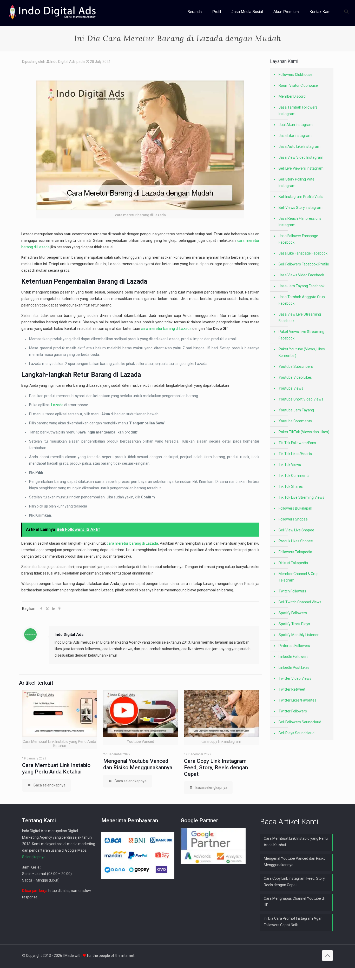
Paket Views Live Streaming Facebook (301, 335)
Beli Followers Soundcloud (300, 722)
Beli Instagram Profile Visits (301, 197)
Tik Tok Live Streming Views (301, 497)
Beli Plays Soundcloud (296, 733)
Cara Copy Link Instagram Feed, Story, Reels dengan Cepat (216, 767)
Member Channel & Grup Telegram (299, 577)
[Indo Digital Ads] (52, 11)
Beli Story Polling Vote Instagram (296, 182)
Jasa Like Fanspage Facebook (303, 253)
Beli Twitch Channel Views (300, 602)
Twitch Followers (292, 591)
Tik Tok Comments (294, 475)
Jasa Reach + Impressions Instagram (300, 221)
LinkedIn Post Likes (294, 667)
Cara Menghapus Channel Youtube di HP (294, 901)
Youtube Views (291, 388)
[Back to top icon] (327, 955)
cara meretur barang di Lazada (166, 328)
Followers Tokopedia (295, 552)
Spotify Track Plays (294, 624)
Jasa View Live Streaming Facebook (300, 317)
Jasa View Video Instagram (301, 157)
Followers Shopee (293, 519)
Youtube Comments (295, 421)
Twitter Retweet (292, 689)
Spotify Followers (293, 613)
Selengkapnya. (34, 857)
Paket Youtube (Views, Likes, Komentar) (302, 352)
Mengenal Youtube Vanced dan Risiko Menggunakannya (137, 764)
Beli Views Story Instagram (301, 207)
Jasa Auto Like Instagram (299, 146)
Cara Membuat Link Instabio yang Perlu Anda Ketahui (56, 768)
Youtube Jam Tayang (296, 410)
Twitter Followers (293, 711)
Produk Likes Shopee (296, 541)
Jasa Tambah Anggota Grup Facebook (302, 300)
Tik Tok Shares (291, 486)
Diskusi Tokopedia (293, 563)
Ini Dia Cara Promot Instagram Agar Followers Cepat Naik (293, 921)
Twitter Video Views (295, 678)
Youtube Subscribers (296, 366)
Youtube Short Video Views (301, 399)
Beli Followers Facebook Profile (304, 264)
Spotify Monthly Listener (299, 635)
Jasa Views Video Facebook (301, 275)
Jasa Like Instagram (295, 135)
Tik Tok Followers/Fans (297, 443)
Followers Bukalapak (295, 508)
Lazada (57, 405)
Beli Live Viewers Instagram (301, 168)
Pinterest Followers (294, 646)
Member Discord (292, 96)
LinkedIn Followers (293, 657)
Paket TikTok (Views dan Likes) (304, 432)
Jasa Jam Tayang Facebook (302, 286)
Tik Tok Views (290, 465)
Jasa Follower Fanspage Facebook (298, 239)
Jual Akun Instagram (296, 125)
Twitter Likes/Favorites (297, 700)
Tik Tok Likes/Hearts (295, 454)
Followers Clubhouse (295, 74)
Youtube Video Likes (295, 377)
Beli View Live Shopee (296, 530)
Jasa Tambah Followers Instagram (298, 110)
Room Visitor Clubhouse (298, 85)
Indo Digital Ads (63, 61)
